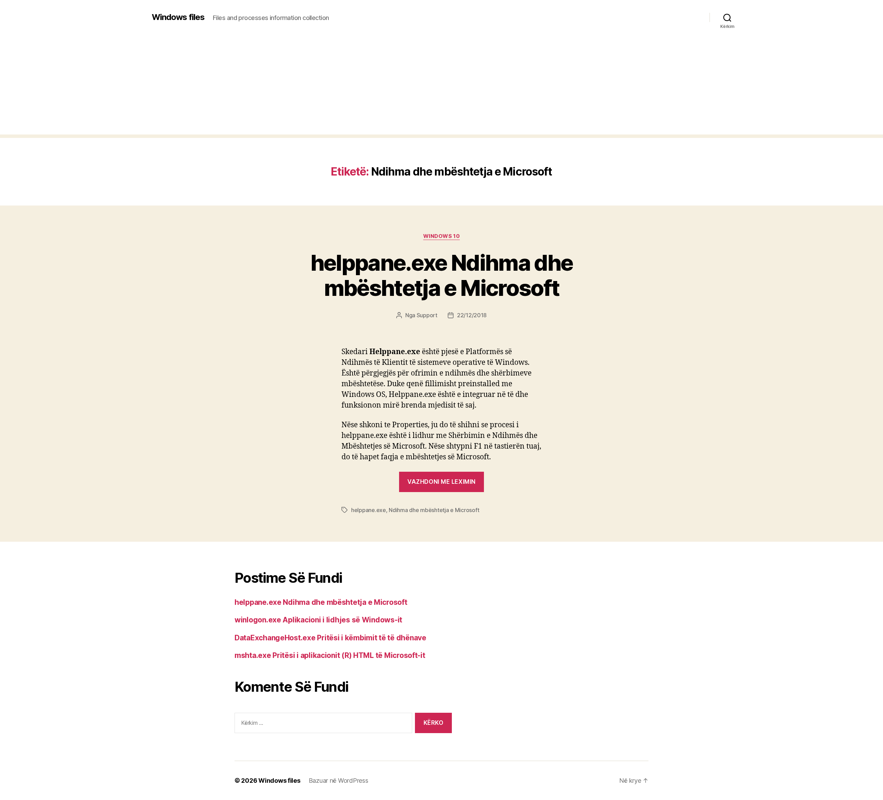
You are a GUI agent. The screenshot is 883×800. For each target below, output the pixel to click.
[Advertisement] (441, 86)
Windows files (178, 17)
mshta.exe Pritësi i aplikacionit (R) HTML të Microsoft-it (330, 655)
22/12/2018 (472, 315)
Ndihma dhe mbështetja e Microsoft (434, 510)
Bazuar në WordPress (338, 780)
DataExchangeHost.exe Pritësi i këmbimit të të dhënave (330, 637)
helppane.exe (368, 510)
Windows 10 (441, 236)
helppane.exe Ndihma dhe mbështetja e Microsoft (441, 275)
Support (427, 315)
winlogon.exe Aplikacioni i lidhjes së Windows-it (318, 620)
